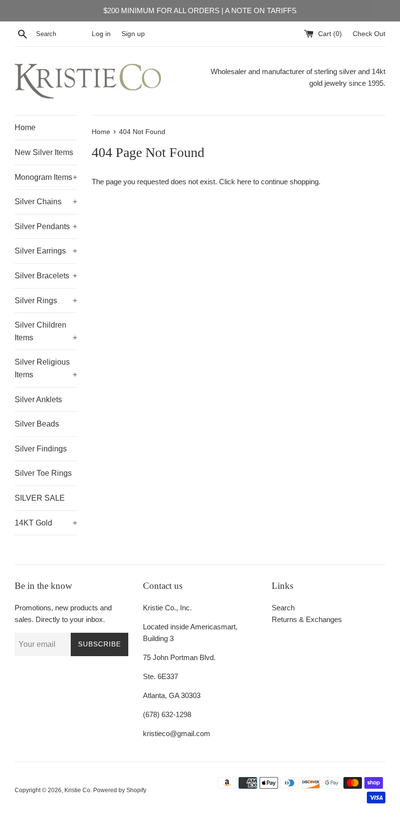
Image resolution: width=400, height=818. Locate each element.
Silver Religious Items (46, 368)
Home (25, 127)
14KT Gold (46, 523)
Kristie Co (77, 790)
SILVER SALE (40, 498)
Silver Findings (41, 449)
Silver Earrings (46, 251)
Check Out (369, 34)
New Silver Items (44, 152)
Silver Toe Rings (43, 473)
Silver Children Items (46, 331)
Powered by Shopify (119, 790)
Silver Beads (37, 424)
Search (283, 608)
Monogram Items (46, 177)
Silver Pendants (46, 226)
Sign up (133, 34)
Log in (101, 34)
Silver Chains (46, 201)
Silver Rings (46, 300)
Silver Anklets (38, 399)
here (244, 181)
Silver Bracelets (46, 276)
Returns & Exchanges (307, 619)
